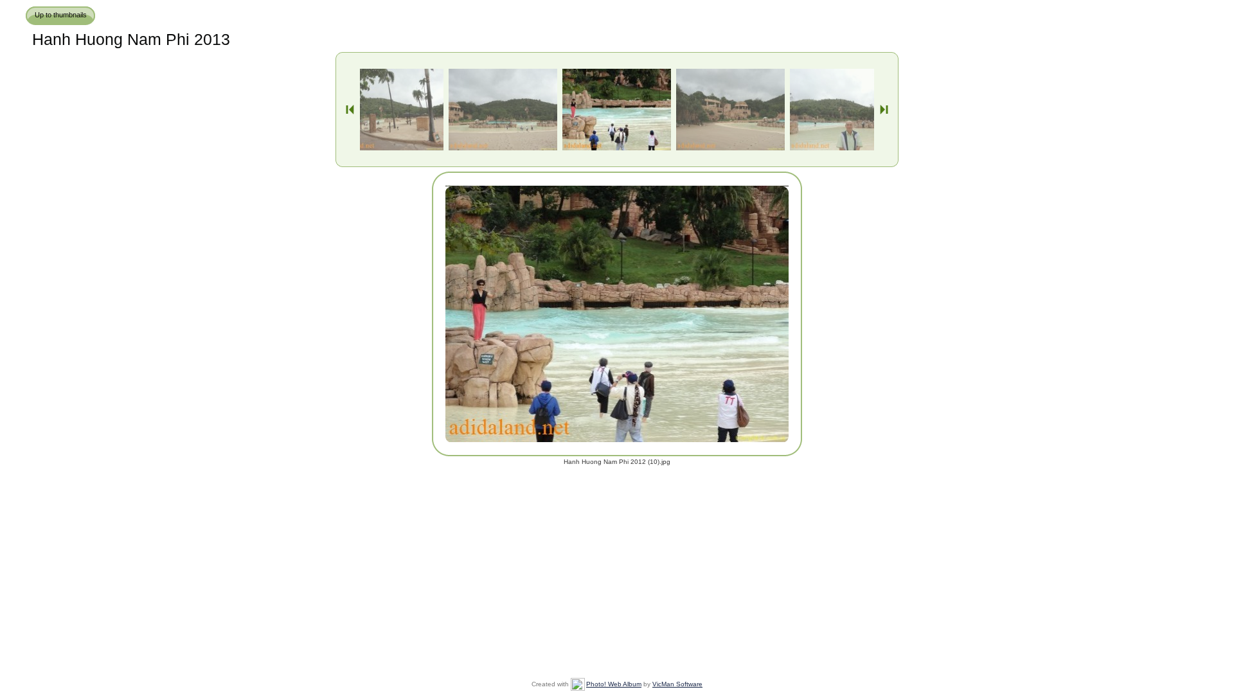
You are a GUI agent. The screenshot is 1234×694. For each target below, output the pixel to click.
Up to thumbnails (61, 15)
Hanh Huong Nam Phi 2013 (131, 39)
